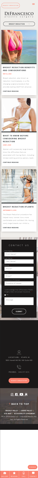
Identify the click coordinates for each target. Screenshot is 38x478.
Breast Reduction (17, 24)
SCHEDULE (32, 467)
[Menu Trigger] (33, 4)
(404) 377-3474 (23, 372)
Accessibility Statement (24, 413)
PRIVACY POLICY (11, 410)
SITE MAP (7, 413)
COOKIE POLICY (26, 410)
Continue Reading (11, 91)
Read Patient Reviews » (19, 396)
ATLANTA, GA (25, 357)
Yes (7, 295)
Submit (19, 311)
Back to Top (20, 404)
